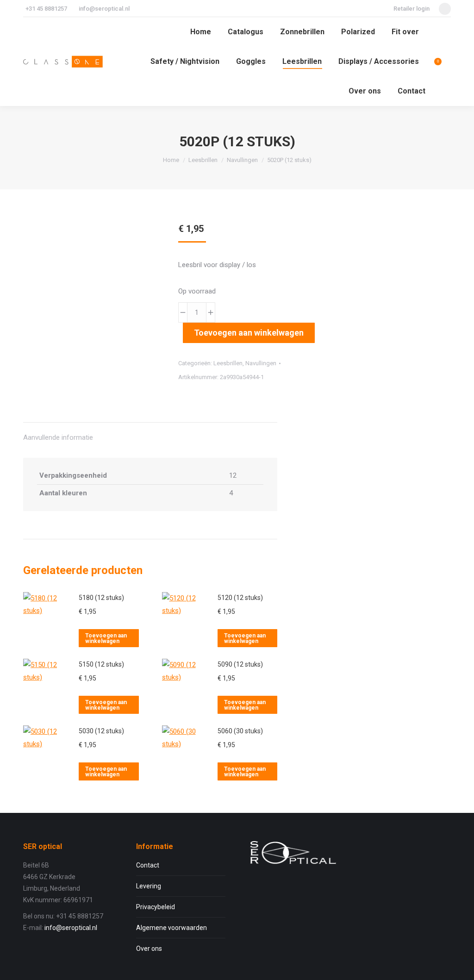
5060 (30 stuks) (240, 731)
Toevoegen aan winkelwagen (249, 332)
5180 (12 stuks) (101, 597)
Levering (148, 886)
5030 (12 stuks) (101, 731)
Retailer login (411, 8)
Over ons (149, 948)
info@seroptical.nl (104, 8)
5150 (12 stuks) (101, 664)
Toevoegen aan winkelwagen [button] (106, 638)
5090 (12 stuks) (240, 664)
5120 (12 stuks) (240, 597)
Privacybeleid (155, 907)
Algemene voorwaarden (171, 927)
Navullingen (260, 363)
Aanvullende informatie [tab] (58, 437)
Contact (147, 865)
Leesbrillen (228, 363)
